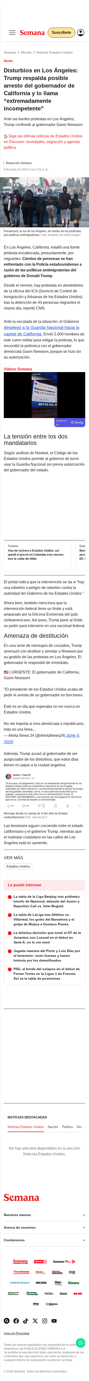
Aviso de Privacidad (21, 1333)
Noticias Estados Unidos (54, 52)
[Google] (6, 1321)
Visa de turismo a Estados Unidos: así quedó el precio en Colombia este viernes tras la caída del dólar (36, 554)
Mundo (26, 52)
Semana (10, 52)
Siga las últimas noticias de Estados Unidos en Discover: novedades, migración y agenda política (43, 142)
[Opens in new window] (16, 1321)
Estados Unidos (18, 866)
